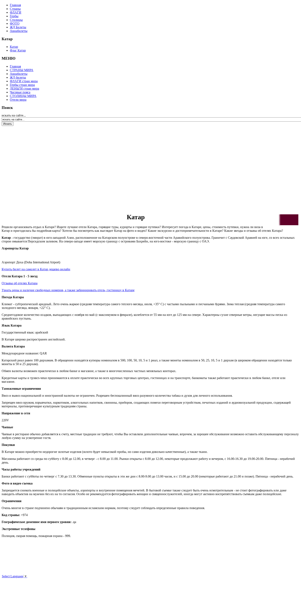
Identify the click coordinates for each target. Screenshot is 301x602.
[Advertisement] (26, 167)
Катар (14, 46)
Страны (15, 8)
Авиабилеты (18, 31)
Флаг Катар (18, 50)
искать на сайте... (14, 115)
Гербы (14, 16)
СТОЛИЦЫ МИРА (23, 96)
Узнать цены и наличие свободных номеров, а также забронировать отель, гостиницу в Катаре (68, 290)
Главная (15, 5)
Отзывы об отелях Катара (19, 283)
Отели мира (18, 99)
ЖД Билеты (18, 27)
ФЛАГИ (15, 12)
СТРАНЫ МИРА (21, 70)
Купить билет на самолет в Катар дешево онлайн (36, 269)
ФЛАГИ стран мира (24, 81)
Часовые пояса (20, 92)
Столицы (16, 20)
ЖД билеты (18, 77)
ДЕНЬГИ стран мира (24, 88)
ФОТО (14, 23)
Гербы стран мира (22, 85)
